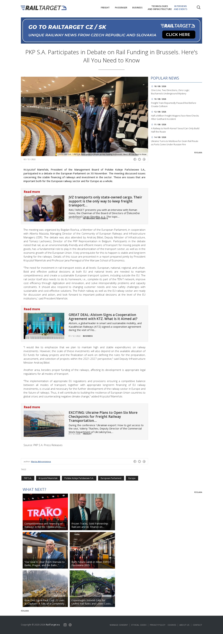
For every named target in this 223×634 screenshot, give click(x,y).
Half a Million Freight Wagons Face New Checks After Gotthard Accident (175, 117)
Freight (87, 433)
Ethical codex (138, 625)
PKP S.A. (28, 478)
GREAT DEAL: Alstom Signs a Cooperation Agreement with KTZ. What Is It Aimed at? (103, 316)
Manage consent (119, 625)
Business (88, 336)
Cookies (172, 625)
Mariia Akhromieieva (41, 461)
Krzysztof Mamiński (48, 478)
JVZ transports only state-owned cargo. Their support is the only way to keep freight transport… (105, 201)
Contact (197, 625)
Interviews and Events (95, 218)
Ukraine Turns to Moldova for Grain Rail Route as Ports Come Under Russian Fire (174, 142)
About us (184, 625)
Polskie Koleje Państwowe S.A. (79, 478)
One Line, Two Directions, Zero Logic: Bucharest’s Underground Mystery (170, 92)
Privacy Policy (158, 625)
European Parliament (111, 478)
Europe (132, 478)
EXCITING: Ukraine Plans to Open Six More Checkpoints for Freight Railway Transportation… (103, 416)
